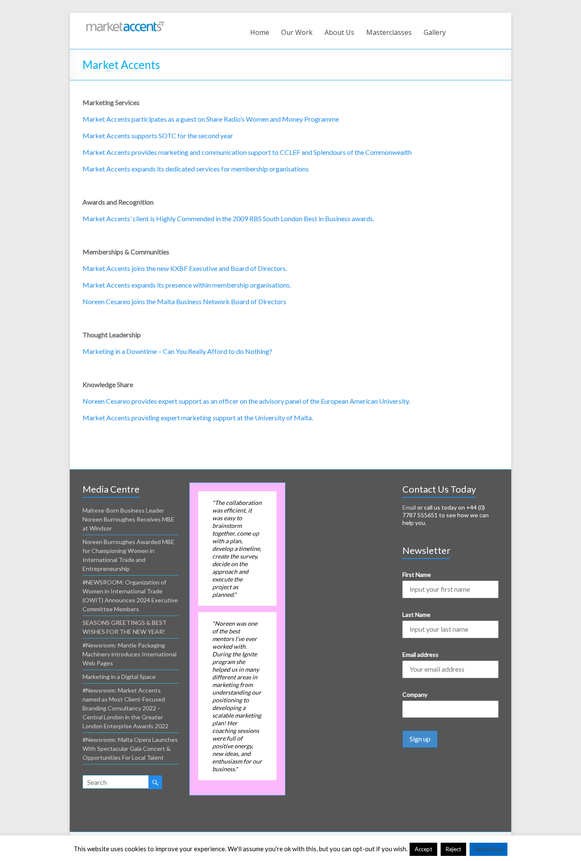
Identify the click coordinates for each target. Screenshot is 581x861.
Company (414, 694)
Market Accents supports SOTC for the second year (158, 135)
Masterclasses (389, 32)
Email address (420, 654)
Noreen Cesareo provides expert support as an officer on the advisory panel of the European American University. (246, 401)
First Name (416, 574)
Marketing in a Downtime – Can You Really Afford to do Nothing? (177, 351)
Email (409, 507)
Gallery (435, 32)
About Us (339, 32)
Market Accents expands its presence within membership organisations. (187, 285)
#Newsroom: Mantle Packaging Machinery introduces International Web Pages (130, 654)
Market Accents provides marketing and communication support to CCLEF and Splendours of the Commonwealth (247, 152)
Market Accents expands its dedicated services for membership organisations (196, 169)
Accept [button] (423, 849)
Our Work (297, 32)
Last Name (416, 614)
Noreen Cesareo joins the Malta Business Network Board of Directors (184, 301)
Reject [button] (453, 849)
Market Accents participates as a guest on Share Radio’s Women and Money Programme (211, 119)
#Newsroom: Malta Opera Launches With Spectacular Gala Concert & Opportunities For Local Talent (130, 748)
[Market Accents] (125, 23)
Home (259, 32)
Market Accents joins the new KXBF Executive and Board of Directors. (185, 268)
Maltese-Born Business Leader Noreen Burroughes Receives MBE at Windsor (128, 519)
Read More (488, 849)
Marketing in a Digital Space (119, 676)
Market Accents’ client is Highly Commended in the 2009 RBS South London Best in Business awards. (228, 218)
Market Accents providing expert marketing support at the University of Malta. (198, 417)
